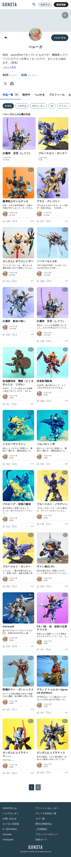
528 (29, 75)
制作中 (26, 94)
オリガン (63, 105)
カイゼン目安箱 (11, 823)
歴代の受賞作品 (44, 823)
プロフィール (57, 94)
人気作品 (22, 105)
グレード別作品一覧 (46, 813)
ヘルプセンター (11, 813)
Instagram (8, 839)
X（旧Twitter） (10, 829)
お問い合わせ (10, 818)
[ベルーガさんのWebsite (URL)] (12, 83)
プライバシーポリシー (47, 834)
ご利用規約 (41, 829)
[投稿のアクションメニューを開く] (32, 221)
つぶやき (39, 94)
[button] (34, 4)
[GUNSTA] (10, 5)
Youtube (7, 834)
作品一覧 (10, 94)
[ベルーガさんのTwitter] (6, 83)
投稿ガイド (41, 839)
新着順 (8, 105)
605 (10, 75)
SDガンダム (38, 105)
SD (51, 105)
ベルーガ (7, 157)
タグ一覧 (40, 818)
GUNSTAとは (10, 808)
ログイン (45, 4)
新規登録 (61, 4)
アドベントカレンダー (47, 808)
